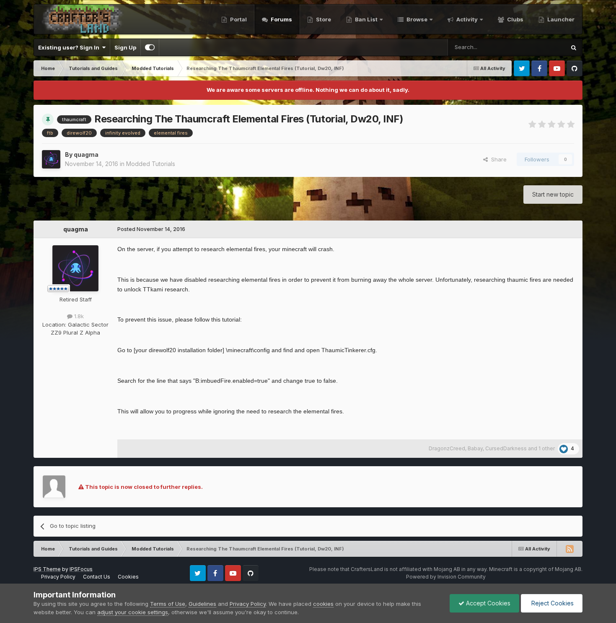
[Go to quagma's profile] (51, 159)
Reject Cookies (552, 603)
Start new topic (553, 194)
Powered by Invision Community (446, 577)
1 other (546, 448)
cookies (323, 603)
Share (497, 159)
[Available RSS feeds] (569, 549)
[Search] (573, 47)
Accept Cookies (487, 603)
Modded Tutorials (150, 163)
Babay (475, 448)
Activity (466, 19)
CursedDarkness (506, 448)
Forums (280, 19)
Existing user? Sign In (70, 47)
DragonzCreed (447, 448)
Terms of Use (167, 603)
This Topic (541, 47)
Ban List (366, 19)
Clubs (514, 19)
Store (323, 19)
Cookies (128, 577)
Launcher (560, 19)
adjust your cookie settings (132, 612)
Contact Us (96, 577)
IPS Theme (47, 569)
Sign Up (125, 47)
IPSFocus (81, 569)
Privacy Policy (58, 577)
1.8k (78, 316)
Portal (238, 19)
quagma (86, 154)
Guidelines (202, 603)
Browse (416, 19)
